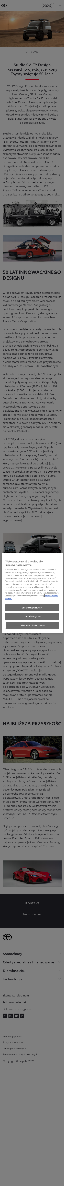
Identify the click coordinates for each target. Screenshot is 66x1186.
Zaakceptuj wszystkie (32, 607)
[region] (32, 593)
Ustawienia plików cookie (32, 625)
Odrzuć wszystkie (32, 616)
